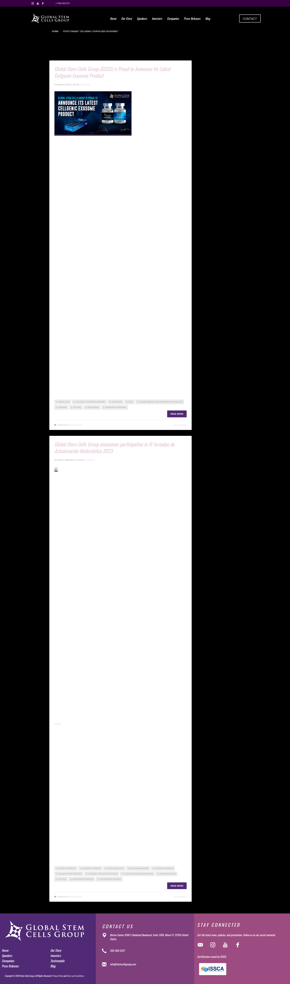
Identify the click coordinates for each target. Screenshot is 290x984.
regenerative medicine (116, 407)
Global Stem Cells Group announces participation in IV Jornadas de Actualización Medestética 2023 (114, 447)
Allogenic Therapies (91, 868)
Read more (177, 413)
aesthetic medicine (67, 868)
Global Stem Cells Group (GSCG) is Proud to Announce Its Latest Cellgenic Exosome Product (112, 72)
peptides (77, 407)
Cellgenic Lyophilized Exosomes (90, 402)
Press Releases (75, 425)
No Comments (180, 425)
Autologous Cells (115, 868)
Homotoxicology (168, 873)
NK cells (62, 879)
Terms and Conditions (75, 975)
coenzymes (117, 402)
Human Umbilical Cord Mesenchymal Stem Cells (160, 402)
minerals (63, 407)
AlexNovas (85, 84)
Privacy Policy (57, 975)
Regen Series (93, 407)
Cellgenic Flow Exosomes (70, 873)
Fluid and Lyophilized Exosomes (138, 873)
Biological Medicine (139, 868)
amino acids (64, 402)
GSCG (131, 402)
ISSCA (57, 723)
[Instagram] (32, 3)
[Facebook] (42, 3)
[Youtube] (37, 3)
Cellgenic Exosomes (164, 868)
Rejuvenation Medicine (110, 879)
